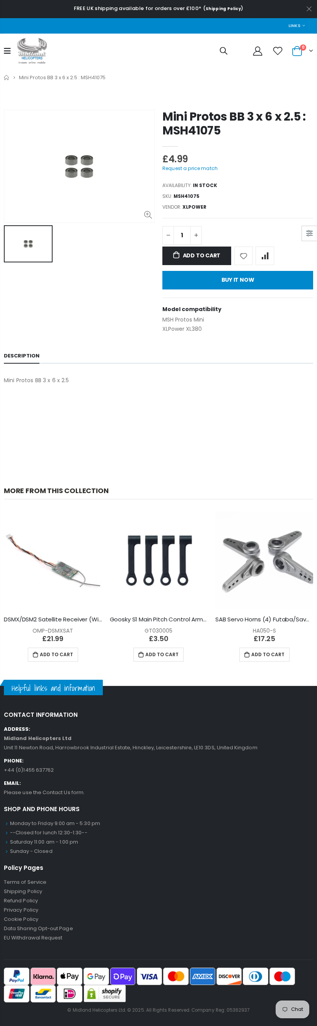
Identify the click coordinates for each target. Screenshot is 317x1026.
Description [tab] (21, 355)
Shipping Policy (223, 9)
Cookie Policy (21, 919)
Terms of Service (25, 882)
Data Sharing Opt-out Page (38, 928)
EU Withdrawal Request (33, 937)
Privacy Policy (21, 910)
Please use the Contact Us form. (44, 792)
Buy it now (238, 280)
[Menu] (7, 51)
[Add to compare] (265, 256)
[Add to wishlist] (243, 256)
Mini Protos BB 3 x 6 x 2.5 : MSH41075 (234, 123)
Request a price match (190, 168)
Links (294, 25)
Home (7, 77)
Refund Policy (21, 900)
